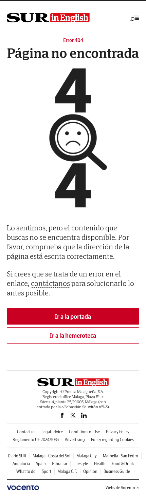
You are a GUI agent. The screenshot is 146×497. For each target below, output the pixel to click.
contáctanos (50, 283)
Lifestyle (80, 463)
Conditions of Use (84, 431)
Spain (41, 463)
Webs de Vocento (120, 487)
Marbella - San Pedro (120, 455)
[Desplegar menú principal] (134, 18)
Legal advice (52, 431)
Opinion (90, 471)
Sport (46, 471)
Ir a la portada (73, 316)
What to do (26, 471)
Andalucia (21, 463)
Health (100, 463)
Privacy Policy (117, 431)
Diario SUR (17, 455)
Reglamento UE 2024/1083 (36, 439)
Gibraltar (59, 463)
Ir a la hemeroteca (73, 335)
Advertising (75, 439)
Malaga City (86, 455)
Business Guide (117, 471)
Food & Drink (123, 463)
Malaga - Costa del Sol (51, 455)
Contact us (26, 431)
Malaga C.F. (67, 471)
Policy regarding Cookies (112, 439)
